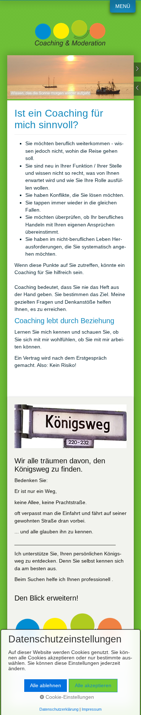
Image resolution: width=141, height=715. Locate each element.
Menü (122, 6)
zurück (137, 89)
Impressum (92, 709)
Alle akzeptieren (93, 685)
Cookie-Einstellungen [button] (69, 697)
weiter (137, 69)
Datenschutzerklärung (58, 709)
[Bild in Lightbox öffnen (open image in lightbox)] (70, 426)
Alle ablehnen (45, 685)
